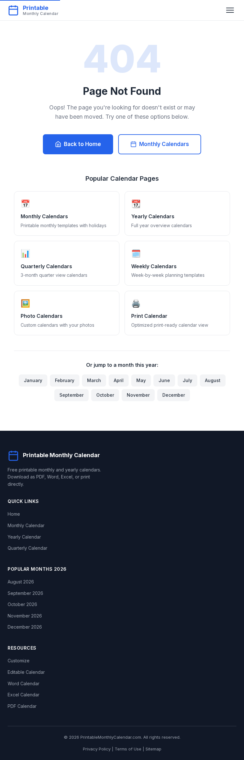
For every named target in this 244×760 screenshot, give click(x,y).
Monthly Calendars (164, 144)
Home (14, 514)
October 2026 (22, 604)
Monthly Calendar (26, 525)
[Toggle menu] (230, 10)
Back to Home (82, 144)
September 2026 (25, 593)
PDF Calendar (22, 706)
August (212, 380)
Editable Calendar (26, 672)
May (141, 380)
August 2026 (21, 581)
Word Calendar (23, 683)
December (173, 395)
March (94, 380)
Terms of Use (128, 748)
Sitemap (153, 748)
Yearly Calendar (24, 537)
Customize (19, 660)
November (138, 395)
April (119, 380)
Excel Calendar (23, 694)
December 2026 (25, 627)
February (64, 380)
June (164, 380)
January (33, 380)
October (105, 395)
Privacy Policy (97, 748)
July (187, 380)
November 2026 (25, 615)
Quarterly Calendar (27, 548)
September (71, 395)
